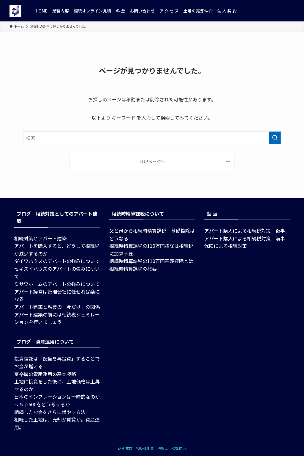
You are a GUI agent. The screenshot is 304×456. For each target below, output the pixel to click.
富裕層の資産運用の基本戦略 (45, 373)
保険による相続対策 (225, 245)
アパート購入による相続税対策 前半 (244, 238)
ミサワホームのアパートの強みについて (57, 283)
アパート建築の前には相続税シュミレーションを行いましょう (57, 318)
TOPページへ (152, 161)
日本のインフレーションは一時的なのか (57, 396)
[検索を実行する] (275, 137)
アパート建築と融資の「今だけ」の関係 (57, 306)
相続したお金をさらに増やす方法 (50, 412)
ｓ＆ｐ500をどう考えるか (42, 404)
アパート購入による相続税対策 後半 (244, 230)
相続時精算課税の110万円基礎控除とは (151, 260)
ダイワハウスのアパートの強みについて (57, 260)
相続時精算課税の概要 (133, 268)
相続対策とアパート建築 (40, 238)
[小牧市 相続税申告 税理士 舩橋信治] (15, 11)
